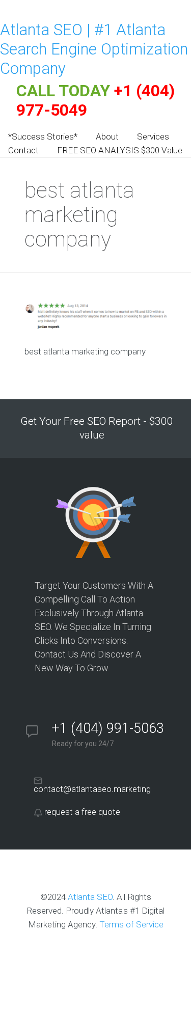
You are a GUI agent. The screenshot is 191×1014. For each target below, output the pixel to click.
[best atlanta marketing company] (95, 327)
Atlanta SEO (90, 897)
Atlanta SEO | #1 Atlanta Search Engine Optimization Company (94, 49)
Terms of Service (131, 924)
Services (153, 136)
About (107, 136)
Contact (23, 150)
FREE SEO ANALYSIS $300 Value (119, 150)
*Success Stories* (42, 136)
